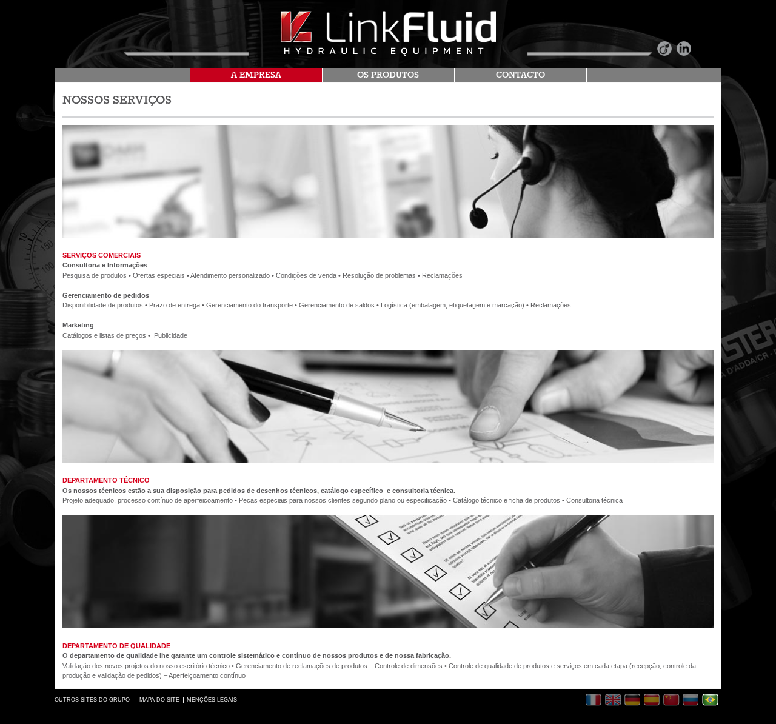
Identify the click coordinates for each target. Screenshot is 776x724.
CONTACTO (520, 75)
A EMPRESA (256, 75)
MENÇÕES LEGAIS (212, 700)
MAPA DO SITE (159, 700)
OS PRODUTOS (388, 75)
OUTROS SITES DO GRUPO (92, 700)
